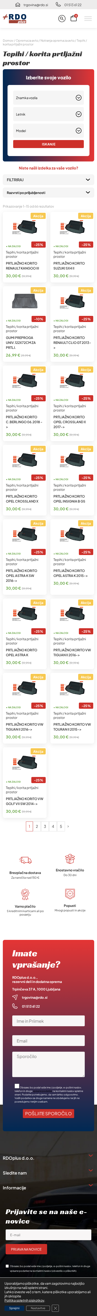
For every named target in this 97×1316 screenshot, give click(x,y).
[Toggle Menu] (88, 18)
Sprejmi (14, 1308)
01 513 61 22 (72, 5)
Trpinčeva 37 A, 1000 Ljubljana (36, 989)
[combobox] (48, 98)
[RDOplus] (14, 18)
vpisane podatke (42, 1091)
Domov (8, 40)
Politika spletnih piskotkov (24, 1300)
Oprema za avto (27, 40)
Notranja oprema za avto (57, 40)
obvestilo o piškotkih (64, 1270)
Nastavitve (38, 1308)
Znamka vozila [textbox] (26, 98)
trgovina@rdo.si (36, 5)
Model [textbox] (21, 131)
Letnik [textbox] (20, 114)
